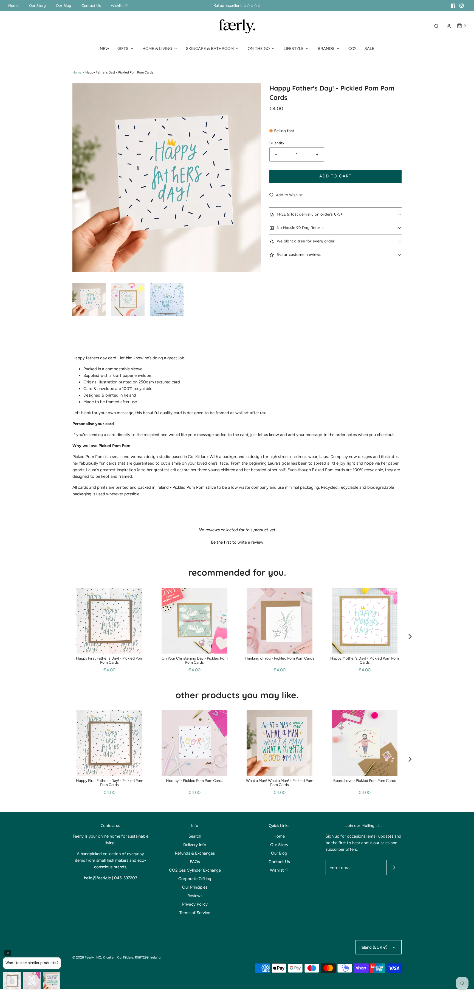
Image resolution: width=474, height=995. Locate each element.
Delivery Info (194, 844)
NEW (104, 48)
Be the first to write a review (237, 542)
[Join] (394, 867)
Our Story (37, 5)
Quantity (276, 143)
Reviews (194, 895)
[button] (89, 299)
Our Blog (63, 5)
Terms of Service (194, 912)
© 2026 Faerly (83, 957)
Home (13, 5)
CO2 (352, 48)
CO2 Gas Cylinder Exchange (195, 870)
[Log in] (448, 26)
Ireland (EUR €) (373, 947)
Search (194, 836)
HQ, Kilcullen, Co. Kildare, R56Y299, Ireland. (128, 957)
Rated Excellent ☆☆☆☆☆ (237, 5)
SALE (369, 48)
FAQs (195, 861)
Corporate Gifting (194, 878)
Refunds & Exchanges (195, 853)
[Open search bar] (436, 26)
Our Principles (194, 887)
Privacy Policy (195, 904)
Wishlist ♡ (119, 5)
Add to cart (335, 176)
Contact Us (91, 5)
